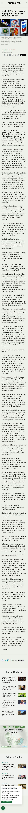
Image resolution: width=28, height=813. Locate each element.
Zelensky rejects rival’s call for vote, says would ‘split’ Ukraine (9, 695)
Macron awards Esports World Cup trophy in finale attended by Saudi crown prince (9, 679)
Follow (23, 55)
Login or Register (7, 801)
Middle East (5, 762)
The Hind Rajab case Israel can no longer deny (8, 777)
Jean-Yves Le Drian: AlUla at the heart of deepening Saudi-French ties (9, 713)
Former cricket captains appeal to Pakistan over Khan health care (9, 687)
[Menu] (2, 3)
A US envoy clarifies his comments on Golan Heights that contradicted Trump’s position (9, 704)
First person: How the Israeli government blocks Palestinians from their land (9, 767)
